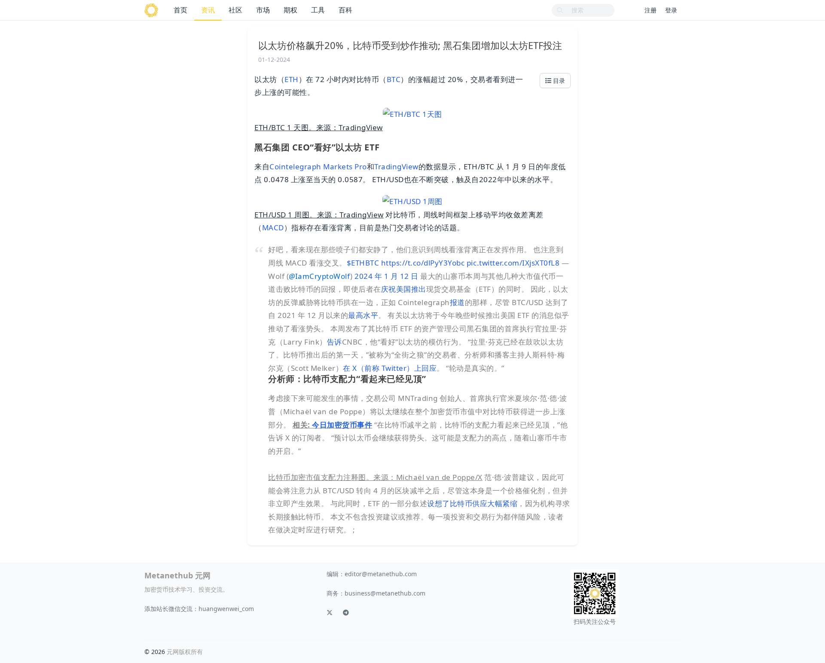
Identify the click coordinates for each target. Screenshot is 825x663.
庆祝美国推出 (403, 289)
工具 (318, 10)
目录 (558, 80)
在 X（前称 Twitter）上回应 (390, 368)
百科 (345, 10)
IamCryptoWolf (319, 276)
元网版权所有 (185, 652)
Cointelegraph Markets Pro (318, 166)
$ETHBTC (363, 263)
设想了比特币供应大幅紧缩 (472, 503)
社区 (235, 10)
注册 (651, 10)
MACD (273, 227)
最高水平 (363, 315)
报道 (457, 302)
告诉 (334, 342)
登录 (671, 10)
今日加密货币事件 (342, 425)
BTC (394, 79)
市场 (263, 10)
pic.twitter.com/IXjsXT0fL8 (513, 263)
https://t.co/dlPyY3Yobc (423, 263)
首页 (180, 10)
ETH (291, 79)
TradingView (396, 166)
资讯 (208, 10)
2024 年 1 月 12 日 (386, 276)
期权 (290, 10)
